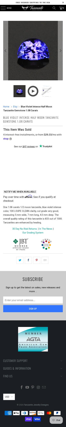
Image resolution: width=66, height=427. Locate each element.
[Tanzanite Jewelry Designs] (33, 8)
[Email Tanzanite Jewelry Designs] (44, 388)
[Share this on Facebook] (28, 260)
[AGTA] (46, 244)
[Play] (33, 50)
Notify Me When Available (20, 191)
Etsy (15, 106)
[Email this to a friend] (45, 260)
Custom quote (48, 179)
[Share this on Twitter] (19, 260)
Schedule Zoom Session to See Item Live (33, 154)
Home (6, 106)
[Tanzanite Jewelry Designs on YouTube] (27, 388)
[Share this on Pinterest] (36, 260)
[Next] (60, 50)
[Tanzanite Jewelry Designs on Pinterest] (32, 388)
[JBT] (20, 244)
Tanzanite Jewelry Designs (36, 405)
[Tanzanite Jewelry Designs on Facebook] (21, 388)
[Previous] (5, 50)
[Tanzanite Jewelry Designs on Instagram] (38, 388)
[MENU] (1, 8)
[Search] (54, 8)
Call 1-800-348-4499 (17, 179)
